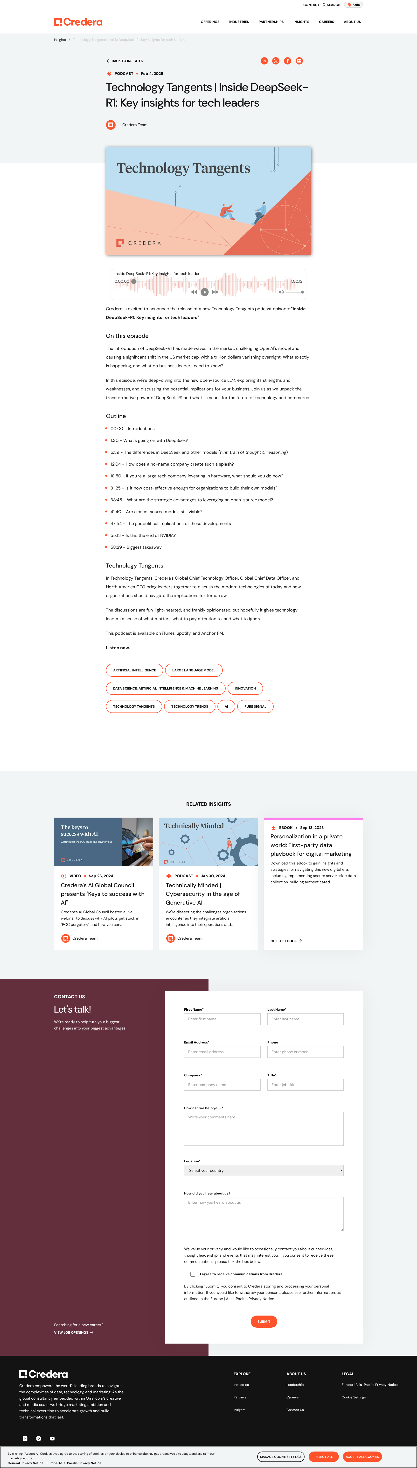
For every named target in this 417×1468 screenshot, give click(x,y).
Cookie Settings (354, 1397)
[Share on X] (275, 61)
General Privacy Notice (25, 1463)
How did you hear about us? (207, 1193)
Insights (301, 22)
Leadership (295, 1384)
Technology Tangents (134, 706)
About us (352, 22)
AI (226, 706)
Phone (272, 1042)
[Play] (204, 292)
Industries (239, 22)
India (356, 5)
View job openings (71, 1332)
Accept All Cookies (362, 1456)
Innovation (245, 688)
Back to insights (127, 61)
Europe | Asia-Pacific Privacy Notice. (242, 1298)
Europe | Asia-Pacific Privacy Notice (370, 1384)
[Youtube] (52, 1438)
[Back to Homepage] (78, 21)
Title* (272, 1075)
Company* (193, 1075)
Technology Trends (189, 706)
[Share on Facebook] (287, 61)
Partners (240, 1397)
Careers (326, 22)
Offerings (210, 22)
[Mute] (281, 292)
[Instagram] (38, 1438)
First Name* (194, 1009)
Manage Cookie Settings (281, 1456)
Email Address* (196, 1042)
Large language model (193, 670)
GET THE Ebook (284, 941)
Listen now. (118, 648)
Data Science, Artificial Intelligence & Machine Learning (165, 688)
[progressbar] (210, 281)
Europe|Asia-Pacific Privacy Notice (74, 1463)
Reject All (324, 1456)
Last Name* (276, 1009)
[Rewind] (194, 292)
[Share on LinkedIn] (264, 61)
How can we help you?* (203, 1108)
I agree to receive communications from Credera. (241, 1274)
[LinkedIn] (25, 1438)
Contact (311, 5)
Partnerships (271, 22)
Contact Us (295, 1410)
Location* (192, 1161)
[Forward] (215, 292)
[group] (208, 284)
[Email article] (299, 61)
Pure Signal (255, 706)
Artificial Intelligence (134, 670)
